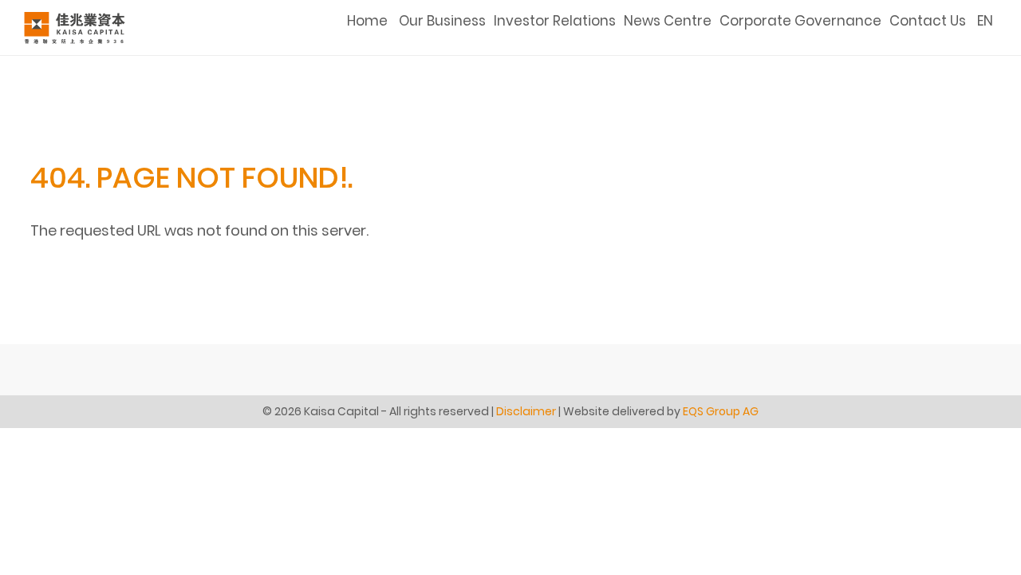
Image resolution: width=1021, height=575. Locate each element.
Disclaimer (526, 411)
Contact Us (927, 20)
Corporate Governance (800, 20)
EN (985, 20)
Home (367, 20)
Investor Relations (555, 20)
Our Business (442, 20)
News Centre (668, 20)
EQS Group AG (721, 411)
